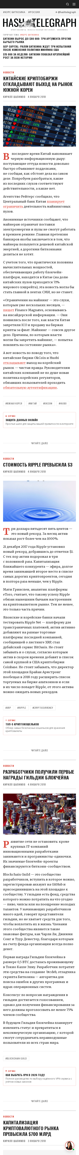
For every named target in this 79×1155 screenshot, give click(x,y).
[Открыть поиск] (67, 4)
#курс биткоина (14, 12)
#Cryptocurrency (43, 707)
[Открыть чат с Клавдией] (69, 1145)
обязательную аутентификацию (30, 388)
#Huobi (63, 403)
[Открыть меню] (74, 4)
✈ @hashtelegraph (65, 12)
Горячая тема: (21, 34)
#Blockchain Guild (16, 1058)
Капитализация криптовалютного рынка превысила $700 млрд (31, 1128)
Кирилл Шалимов (14, 97)
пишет (8, 310)
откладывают (14, 363)
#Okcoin (47, 403)
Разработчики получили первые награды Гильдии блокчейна (38, 774)
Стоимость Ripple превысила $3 (37, 464)
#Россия (34, 12)
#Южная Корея (14, 403)
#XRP (8, 707)
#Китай (33, 403)
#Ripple (21, 707)
